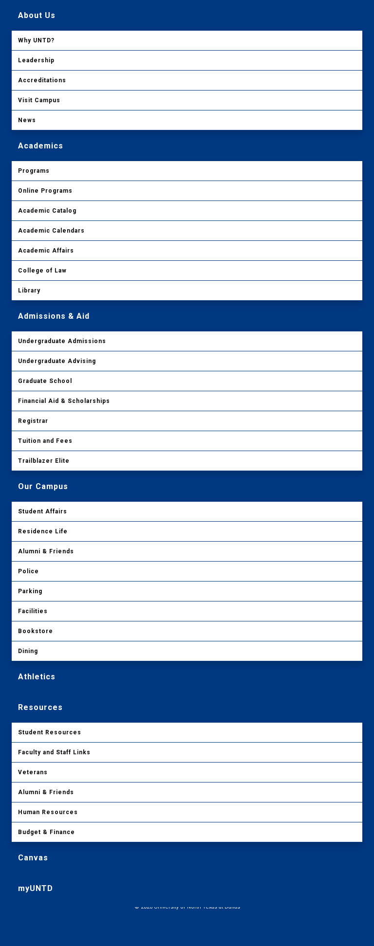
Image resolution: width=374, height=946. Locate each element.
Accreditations (42, 80)
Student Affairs (42, 511)
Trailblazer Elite (44, 460)
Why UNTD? (36, 40)
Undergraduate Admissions (62, 341)
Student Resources (49, 732)
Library (29, 290)
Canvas (33, 857)
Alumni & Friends (46, 551)
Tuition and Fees (45, 440)
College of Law (42, 270)
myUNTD (35, 888)
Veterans (33, 772)
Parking (30, 591)
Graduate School (45, 381)
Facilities (33, 611)
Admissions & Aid (54, 316)
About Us (37, 15)
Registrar (33, 421)
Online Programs (45, 190)
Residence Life (43, 531)
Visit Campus (39, 100)
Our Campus (43, 486)
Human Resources (48, 812)
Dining (28, 651)
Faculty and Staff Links (54, 752)
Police (28, 571)
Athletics (37, 676)
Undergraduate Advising (57, 361)
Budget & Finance (46, 832)
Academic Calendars (51, 230)
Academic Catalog (47, 210)
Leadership (36, 60)
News (27, 120)
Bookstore (35, 631)
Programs (34, 170)
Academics (40, 145)
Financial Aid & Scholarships (64, 401)
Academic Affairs (46, 250)
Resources (40, 707)
